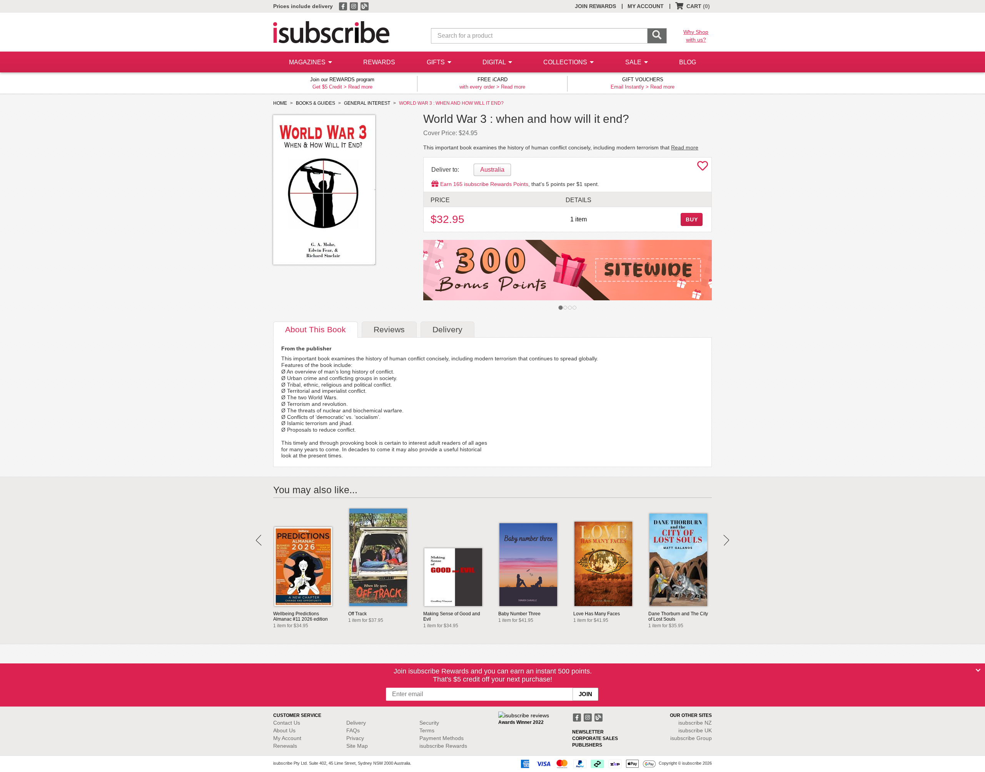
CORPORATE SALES (595, 738)
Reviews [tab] (389, 329)
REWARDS (379, 62)
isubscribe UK (695, 730)
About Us (284, 730)
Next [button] (726, 540)
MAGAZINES (308, 62)
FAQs (353, 730)
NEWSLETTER (588, 732)
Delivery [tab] (447, 329)
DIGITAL (494, 62)
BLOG (687, 62)
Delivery (356, 723)
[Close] (978, 670)
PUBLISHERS (587, 745)
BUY (692, 219)
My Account (287, 738)
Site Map (357, 746)
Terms (426, 730)
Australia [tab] (492, 169)
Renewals (285, 746)
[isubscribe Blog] (364, 6)
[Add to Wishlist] (702, 168)
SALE (634, 62)
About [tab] (315, 329)
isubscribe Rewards (443, 746)
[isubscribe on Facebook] (343, 6)
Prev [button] (259, 540)
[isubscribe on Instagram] (354, 6)
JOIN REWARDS (595, 6)
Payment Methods (441, 738)
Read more (360, 87)
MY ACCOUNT (646, 6)
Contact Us (286, 723)
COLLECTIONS (566, 62)
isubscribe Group (691, 738)
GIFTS (436, 62)
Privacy (355, 738)
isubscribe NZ (695, 723)
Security (429, 723)
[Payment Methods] (587, 763)
